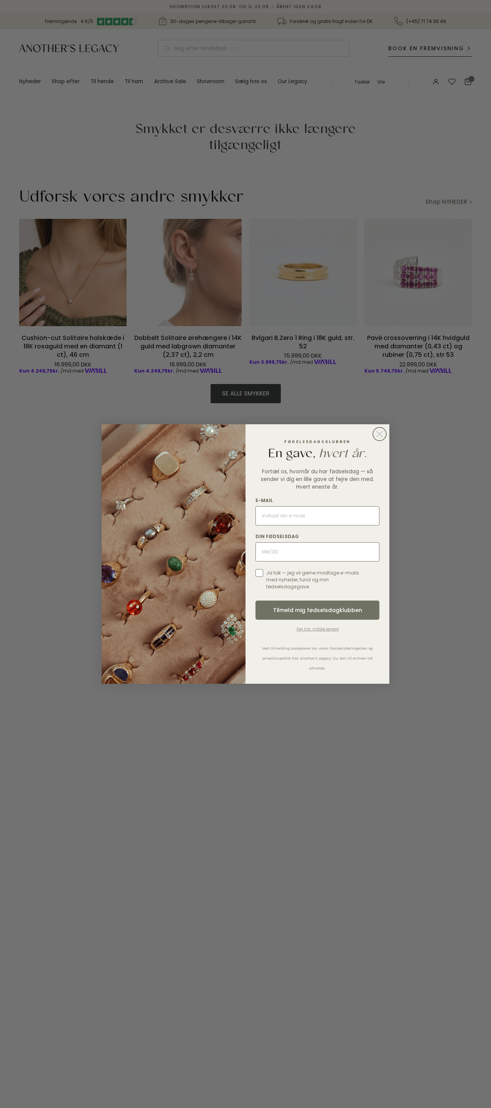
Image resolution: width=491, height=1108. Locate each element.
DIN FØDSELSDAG (277, 536)
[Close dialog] (379, 434)
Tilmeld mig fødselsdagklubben (317, 610)
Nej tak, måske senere (318, 629)
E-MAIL (264, 500)
